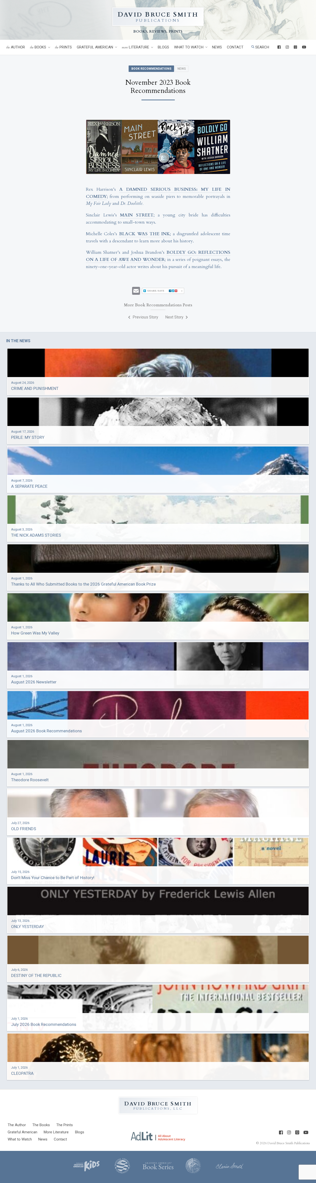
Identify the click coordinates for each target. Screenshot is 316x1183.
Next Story (174, 317)
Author (15, 47)
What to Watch (188, 47)
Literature (135, 47)
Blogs (163, 47)
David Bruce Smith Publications (288, 1143)
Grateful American (95, 47)
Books (38, 47)
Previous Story (145, 317)
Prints (63, 47)
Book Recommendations (151, 68)
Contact (235, 47)
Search (261, 47)
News (217, 47)
